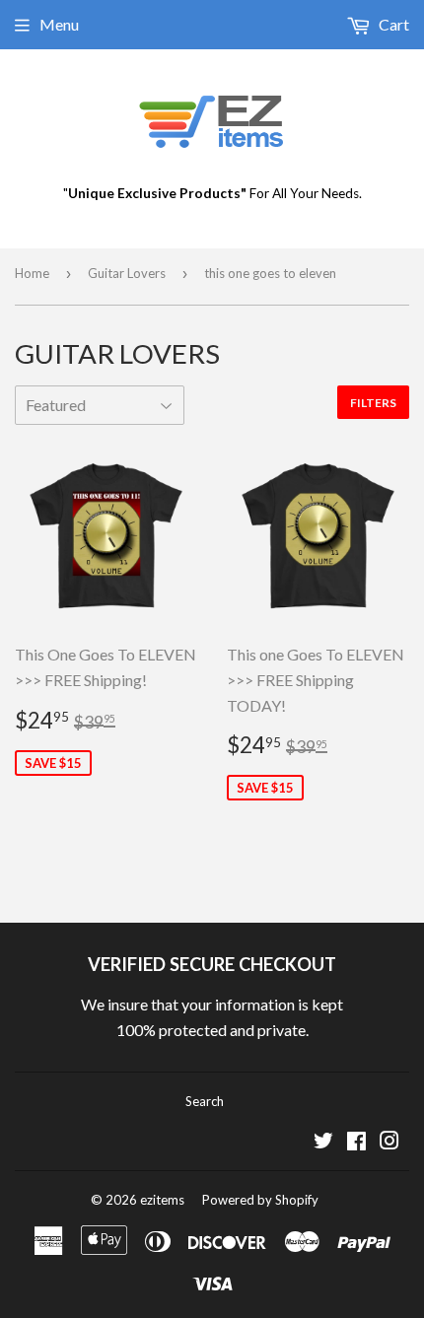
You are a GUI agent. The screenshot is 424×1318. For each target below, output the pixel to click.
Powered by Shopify (260, 1200)
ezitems (162, 1200)
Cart (392, 24)
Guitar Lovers (127, 273)
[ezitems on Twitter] (323, 1142)
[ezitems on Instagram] (389, 1142)
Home (32, 273)
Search (204, 1101)
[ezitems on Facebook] (356, 1142)
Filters (373, 402)
